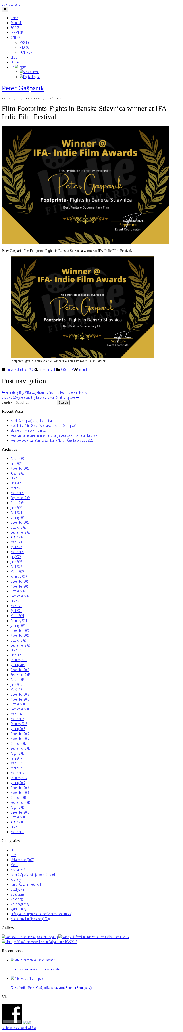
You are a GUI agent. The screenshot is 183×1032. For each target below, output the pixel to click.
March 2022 (17, 571)
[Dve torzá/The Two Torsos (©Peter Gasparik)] (30, 936)
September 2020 (20, 645)
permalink (84, 369)
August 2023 (17, 537)
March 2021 (17, 615)
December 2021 (20, 581)
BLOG (14, 57)
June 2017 (16, 758)
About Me (16, 22)
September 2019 (20, 674)
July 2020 (16, 650)
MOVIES (24, 42)
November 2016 (20, 792)
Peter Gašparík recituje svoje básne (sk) (34, 874)
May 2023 (16, 542)
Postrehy (16, 879)
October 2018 (18, 704)
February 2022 (19, 576)
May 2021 (16, 605)
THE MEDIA (17, 32)
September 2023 (20, 532)
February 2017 (19, 777)
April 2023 (16, 546)
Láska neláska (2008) (22, 859)
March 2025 (17, 492)
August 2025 (17, 473)
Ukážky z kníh (18, 889)
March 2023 (17, 551)
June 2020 (16, 655)
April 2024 (16, 512)
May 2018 (16, 714)
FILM (71, 369)
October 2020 (18, 640)
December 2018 (20, 694)
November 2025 (20, 468)
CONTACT (16, 62)
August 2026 (17, 458)
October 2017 (18, 743)
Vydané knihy (18, 908)
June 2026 (16, 463)
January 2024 (18, 517)
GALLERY (15, 37)
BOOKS (15, 27)
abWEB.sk (30, 1027)
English (35, 76)
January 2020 (18, 664)
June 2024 (16, 507)
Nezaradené (18, 869)
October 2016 (18, 797)
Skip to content (11, 4)
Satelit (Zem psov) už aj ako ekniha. (31, 420)
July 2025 (16, 478)
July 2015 (16, 827)
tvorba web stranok (13, 1027)
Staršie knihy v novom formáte (28, 430)
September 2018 (20, 709)
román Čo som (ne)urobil (26, 884)
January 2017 (18, 782)
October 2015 (18, 817)
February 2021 (19, 620)
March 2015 (17, 831)
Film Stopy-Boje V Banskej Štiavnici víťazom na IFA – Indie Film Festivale (47, 392)
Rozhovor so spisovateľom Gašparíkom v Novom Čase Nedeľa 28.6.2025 (52, 440)
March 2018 (17, 718)
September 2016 (20, 802)
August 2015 (17, 822)
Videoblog (17, 899)
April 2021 (16, 610)
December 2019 (20, 669)
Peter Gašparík (23, 88)
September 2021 (20, 596)
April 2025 (16, 488)
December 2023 (20, 522)
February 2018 (19, 723)
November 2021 (20, 586)
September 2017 (20, 748)
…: (13, 67)
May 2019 (16, 689)
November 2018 (20, 699)
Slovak (35, 71)
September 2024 (20, 497)
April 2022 (16, 566)
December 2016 (20, 787)
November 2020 (20, 635)
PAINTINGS (26, 52)
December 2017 (20, 733)
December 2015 (20, 812)
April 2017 (16, 768)
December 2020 (20, 630)
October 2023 (18, 527)
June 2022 (16, 561)
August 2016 (17, 807)
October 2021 (18, 591)
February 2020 (19, 659)
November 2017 (20, 738)
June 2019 (16, 684)
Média (14, 864)
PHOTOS (24, 47)
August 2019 (17, 679)
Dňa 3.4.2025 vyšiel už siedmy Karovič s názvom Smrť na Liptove (39, 397)
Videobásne (17, 894)
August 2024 (17, 502)
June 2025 (16, 483)
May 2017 (16, 763)
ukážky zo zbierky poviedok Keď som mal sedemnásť (41, 913)
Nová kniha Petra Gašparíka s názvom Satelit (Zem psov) (43, 425)
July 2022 (16, 556)
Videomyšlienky (20, 904)
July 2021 (16, 601)
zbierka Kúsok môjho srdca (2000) (30, 918)
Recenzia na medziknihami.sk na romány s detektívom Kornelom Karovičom (55, 435)
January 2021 (18, 625)
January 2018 (18, 728)
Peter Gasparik (47, 369)
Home (14, 17)
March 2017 (17, 772)
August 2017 (17, 753)
